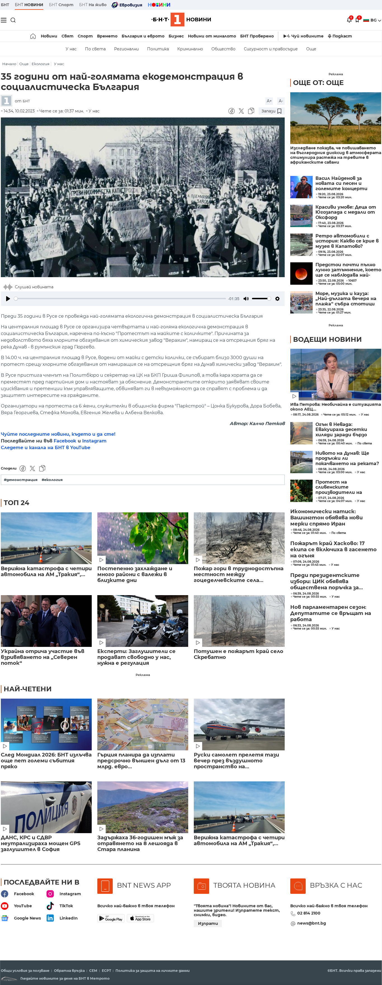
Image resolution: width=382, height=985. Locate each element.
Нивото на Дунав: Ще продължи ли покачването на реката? (347, 458)
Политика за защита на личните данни (152, 971)
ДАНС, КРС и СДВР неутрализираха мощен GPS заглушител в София (40, 843)
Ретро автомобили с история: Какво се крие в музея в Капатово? (347, 241)
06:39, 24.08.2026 (306, 593)
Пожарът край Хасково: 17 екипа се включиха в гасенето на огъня (333, 549)
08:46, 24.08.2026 (306, 530)
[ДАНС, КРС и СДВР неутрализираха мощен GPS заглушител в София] (46, 807)
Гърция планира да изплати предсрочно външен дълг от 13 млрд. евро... (141, 761)
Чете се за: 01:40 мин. (310, 533)
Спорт (85, 36)
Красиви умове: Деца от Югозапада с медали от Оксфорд (345, 212)
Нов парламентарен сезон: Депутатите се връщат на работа (330, 613)
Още (311, 48)
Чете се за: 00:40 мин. (335, 443)
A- (281, 100)
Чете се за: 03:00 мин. (335, 472)
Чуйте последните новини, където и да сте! (58, 434)
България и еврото (143, 36)
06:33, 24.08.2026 (306, 625)
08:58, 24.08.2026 (331, 469)
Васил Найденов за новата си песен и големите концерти (341, 183)
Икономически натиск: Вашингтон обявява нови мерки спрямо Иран (326, 517)
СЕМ (93, 971)
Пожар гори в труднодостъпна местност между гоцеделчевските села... (239, 574)
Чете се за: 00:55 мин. (310, 596)
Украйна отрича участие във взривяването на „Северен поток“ (42, 657)
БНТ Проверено (257, 36)
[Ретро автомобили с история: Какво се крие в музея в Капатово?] (301, 245)
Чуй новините (307, 36)
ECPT (106, 971)
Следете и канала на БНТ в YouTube (45, 447)
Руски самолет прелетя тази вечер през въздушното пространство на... (236, 761)
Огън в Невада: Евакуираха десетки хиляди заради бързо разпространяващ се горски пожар (342, 429)
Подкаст (342, 36)
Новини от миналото (212, 36)
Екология (40, 64)
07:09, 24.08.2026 (306, 562)
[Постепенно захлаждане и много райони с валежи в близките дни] (142, 538)
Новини (49, 36)
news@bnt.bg (311, 923)
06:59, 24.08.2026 (331, 440)
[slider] (120, 298)
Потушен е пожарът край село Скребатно (238, 654)
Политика (158, 48)
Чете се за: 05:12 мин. (339, 414)
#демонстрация (20, 480)
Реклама (143, 675)
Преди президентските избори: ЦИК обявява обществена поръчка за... (326, 581)
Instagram (94, 441)
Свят (68, 36)
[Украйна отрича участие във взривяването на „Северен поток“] (46, 621)
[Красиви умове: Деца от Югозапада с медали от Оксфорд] (301, 216)
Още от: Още (318, 83)
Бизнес (176, 36)
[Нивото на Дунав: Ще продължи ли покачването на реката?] (301, 462)
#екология (52, 480)
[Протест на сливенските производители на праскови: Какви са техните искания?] (301, 491)
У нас (71, 48)
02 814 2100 (308, 913)
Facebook (65, 441)
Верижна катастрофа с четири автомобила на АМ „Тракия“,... (46, 572)
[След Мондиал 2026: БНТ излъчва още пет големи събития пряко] (46, 724)
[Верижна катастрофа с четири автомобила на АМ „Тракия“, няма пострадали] (46, 538)
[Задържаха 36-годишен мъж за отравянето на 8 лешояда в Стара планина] (142, 807)
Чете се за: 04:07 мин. (335, 501)
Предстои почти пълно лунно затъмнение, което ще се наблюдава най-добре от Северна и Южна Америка (348, 270)
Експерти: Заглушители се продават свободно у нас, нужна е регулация (136, 657)
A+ (269, 100)
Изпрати (208, 923)
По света (95, 48)
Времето (107, 36)
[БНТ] (8, 101)
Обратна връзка (69, 971)
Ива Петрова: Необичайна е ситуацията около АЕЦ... (335, 407)
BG (374, 20)
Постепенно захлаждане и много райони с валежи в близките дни (134, 574)
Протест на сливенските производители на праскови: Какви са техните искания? (339, 487)
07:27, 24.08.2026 (331, 498)
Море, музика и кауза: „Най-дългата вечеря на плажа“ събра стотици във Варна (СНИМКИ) (345, 299)
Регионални (126, 48)
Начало (9, 64)
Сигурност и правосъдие (271, 48)
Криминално (190, 48)
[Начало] (33, 36)
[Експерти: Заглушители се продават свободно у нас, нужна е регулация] (142, 621)
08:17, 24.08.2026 (306, 414)
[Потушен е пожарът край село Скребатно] (239, 621)
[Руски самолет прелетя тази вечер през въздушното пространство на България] (239, 724)
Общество (223, 48)
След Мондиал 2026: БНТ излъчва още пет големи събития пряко (46, 761)
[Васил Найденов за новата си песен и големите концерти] (301, 187)
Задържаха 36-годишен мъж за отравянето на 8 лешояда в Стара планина (140, 843)
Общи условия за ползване (25, 971)
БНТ (5, 4)
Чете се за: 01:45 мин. (309, 565)
